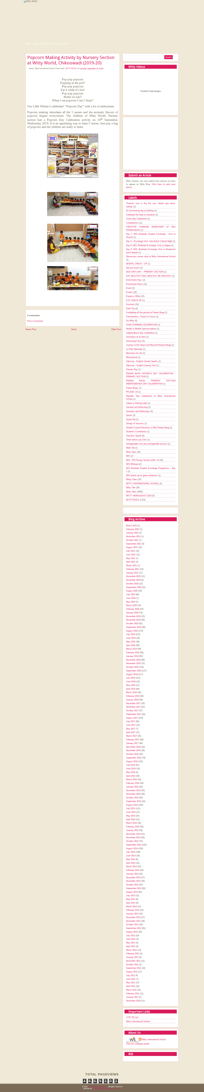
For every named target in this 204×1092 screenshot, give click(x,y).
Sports (129, 415)
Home (73, 329)
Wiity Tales (131, 452)
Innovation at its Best (136, 337)
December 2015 (133, 790)
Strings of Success (135, 423)
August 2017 (132, 718)
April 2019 (130, 645)
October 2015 (132, 797)
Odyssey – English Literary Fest (141, 365)
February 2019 (132, 652)
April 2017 (130, 732)
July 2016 (130, 765)
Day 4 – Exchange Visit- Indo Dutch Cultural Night (149, 241)
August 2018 (132, 674)
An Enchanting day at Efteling (140, 210)
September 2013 (133, 888)
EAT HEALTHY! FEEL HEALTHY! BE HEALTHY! (149, 276)
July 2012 (130, 935)
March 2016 (131, 779)
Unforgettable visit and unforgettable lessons (147, 444)
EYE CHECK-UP (134, 300)
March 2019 (131, 649)
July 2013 (130, 895)
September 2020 (133, 587)
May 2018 (130, 685)
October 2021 (132, 540)
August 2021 (132, 547)
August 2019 (132, 631)
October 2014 (132, 841)
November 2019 (133, 620)
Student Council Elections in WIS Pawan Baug (148, 427)
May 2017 (130, 729)
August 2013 (132, 892)
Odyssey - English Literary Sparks (142, 361)
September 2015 (133, 801)
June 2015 (131, 812)
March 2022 (131, 525)
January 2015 (132, 830)
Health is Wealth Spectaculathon (141, 328)
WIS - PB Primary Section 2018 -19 (143, 460)
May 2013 (130, 899)
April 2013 (130, 903)
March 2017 (131, 736)
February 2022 (132, 529)
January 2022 (132, 533)
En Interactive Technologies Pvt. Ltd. (106, 1088)
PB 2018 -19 (132, 392)
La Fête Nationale (134, 349)
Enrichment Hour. (134, 280)
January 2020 (132, 612)
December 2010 (133, 1001)
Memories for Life (134, 353)
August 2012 (132, 932)
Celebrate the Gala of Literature (141, 214)
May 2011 (130, 982)
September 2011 (133, 968)
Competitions (132, 223)
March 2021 (131, 565)
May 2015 (130, 816)
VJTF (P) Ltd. (132, 1017)
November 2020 (133, 580)
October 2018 (132, 667)
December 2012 (133, 917)
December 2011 (133, 961)
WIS (128, 456)
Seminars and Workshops (138, 411)
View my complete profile (137, 1044)
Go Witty (45, 43)
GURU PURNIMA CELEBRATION (142, 325)
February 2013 (132, 910)
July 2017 (130, 721)
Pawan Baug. (132, 388)
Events (129, 292)
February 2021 (132, 569)
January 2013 (132, 913)
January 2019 (132, 656)
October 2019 (132, 623)
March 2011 (131, 990)
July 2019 (130, 634)
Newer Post (31, 329)
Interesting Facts (134, 341)
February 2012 (132, 953)
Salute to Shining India (137, 403)
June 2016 (131, 768)
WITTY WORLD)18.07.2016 (139, 495)
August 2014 (132, 848)
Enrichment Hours (134, 284)
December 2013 (133, 877)
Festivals (130, 304)
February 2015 (132, 826)
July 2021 (130, 551)
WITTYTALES (71, 68)
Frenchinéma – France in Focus (141, 316)
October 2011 (132, 964)
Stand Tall (131, 419)
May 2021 (130, 558)
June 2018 (131, 681)
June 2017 (131, 725)
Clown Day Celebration (137, 218)
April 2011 (130, 986)
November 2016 (133, 750)
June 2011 (130, 979)
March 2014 (131, 866)
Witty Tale (131, 487)
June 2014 (131, 855)
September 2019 (133, 627)
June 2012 (131, 939)
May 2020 (130, 602)
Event (129, 288)
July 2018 (130, 678)
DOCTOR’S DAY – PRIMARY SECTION (145, 272)
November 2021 (133, 536)
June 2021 (131, 554)
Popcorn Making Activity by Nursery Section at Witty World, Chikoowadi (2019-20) (70, 60)
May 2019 (130, 641)
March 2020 (131, 605)
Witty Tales (32, 43)
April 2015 (130, 819)
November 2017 (133, 707)
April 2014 (130, 863)
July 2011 (130, 975)
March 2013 (131, 906)
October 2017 (132, 710)
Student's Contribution (136, 431)
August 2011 (132, 972)
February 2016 (132, 783)
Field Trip (130, 308)
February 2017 (132, 739)
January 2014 (132, 874)
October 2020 (132, 583)
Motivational (132, 357)
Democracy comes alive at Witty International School (150, 256)
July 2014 (130, 852)
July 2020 (130, 594)
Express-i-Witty (60, 43)
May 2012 (130, 942)
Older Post (116, 329)
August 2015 (132, 805)
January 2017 (132, 743)
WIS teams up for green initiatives (142, 475)
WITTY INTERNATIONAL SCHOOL (143, 483)
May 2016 (130, 772)
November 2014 (133, 837)
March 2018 (131, 692)
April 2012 (130, 946)
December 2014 (133, 834)
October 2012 (132, 924)
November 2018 (133, 663)
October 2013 (132, 884)
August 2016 (132, 761)
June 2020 (131, 598)
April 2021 (130, 562)
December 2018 (133, 660)
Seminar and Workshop (137, 407)
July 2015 (130, 808)
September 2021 (133, 544)
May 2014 (130, 859)
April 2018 (130, 689)
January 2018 (132, 700)
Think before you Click (136, 439)
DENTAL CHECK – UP (137, 263)
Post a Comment (35, 321)
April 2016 (130, 776)
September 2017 (133, 714)
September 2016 (133, 758)
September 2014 (133, 845)
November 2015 (133, 794)
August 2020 (132, 591)
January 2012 (132, 957)
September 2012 (133, 928)
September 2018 (133, 670)
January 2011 (132, 997)
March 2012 (131, 950)
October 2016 (132, 754)
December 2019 (133, 616)
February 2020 (132, 609)
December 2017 (133, 703)
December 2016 (133, 747)
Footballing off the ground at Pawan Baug (145, 312)
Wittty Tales (132, 479)
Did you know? (133, 268)
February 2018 (132, 696)
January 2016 (132, 787)
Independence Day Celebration (140, 333)
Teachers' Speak (134, 435)
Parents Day (132, 369)
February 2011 (132, 993)
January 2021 (132, 573)
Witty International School (138, 1021)
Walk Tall (130, 448)
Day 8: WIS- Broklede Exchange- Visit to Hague (148, 245)
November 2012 (133, 921)
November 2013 (133, 881)
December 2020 (133, 576)
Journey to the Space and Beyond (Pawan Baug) (149, 345)
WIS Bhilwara (132, 464)
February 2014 (132, 870)
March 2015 (131, 823)
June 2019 (131, 638)
